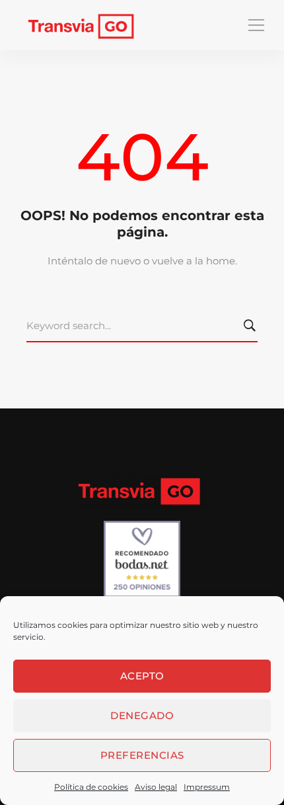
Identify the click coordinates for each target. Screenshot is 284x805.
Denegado (142, 715)
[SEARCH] (252, 325)
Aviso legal (156, 787)
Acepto (142, 676)
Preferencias (142, 755)
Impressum (207, 787)
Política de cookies (91, 787)
